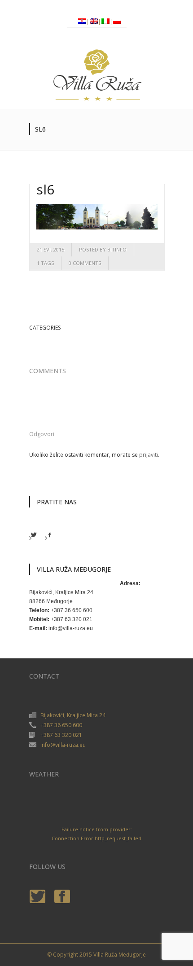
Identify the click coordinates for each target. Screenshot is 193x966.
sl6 (45, 189)
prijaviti (148, 455)
